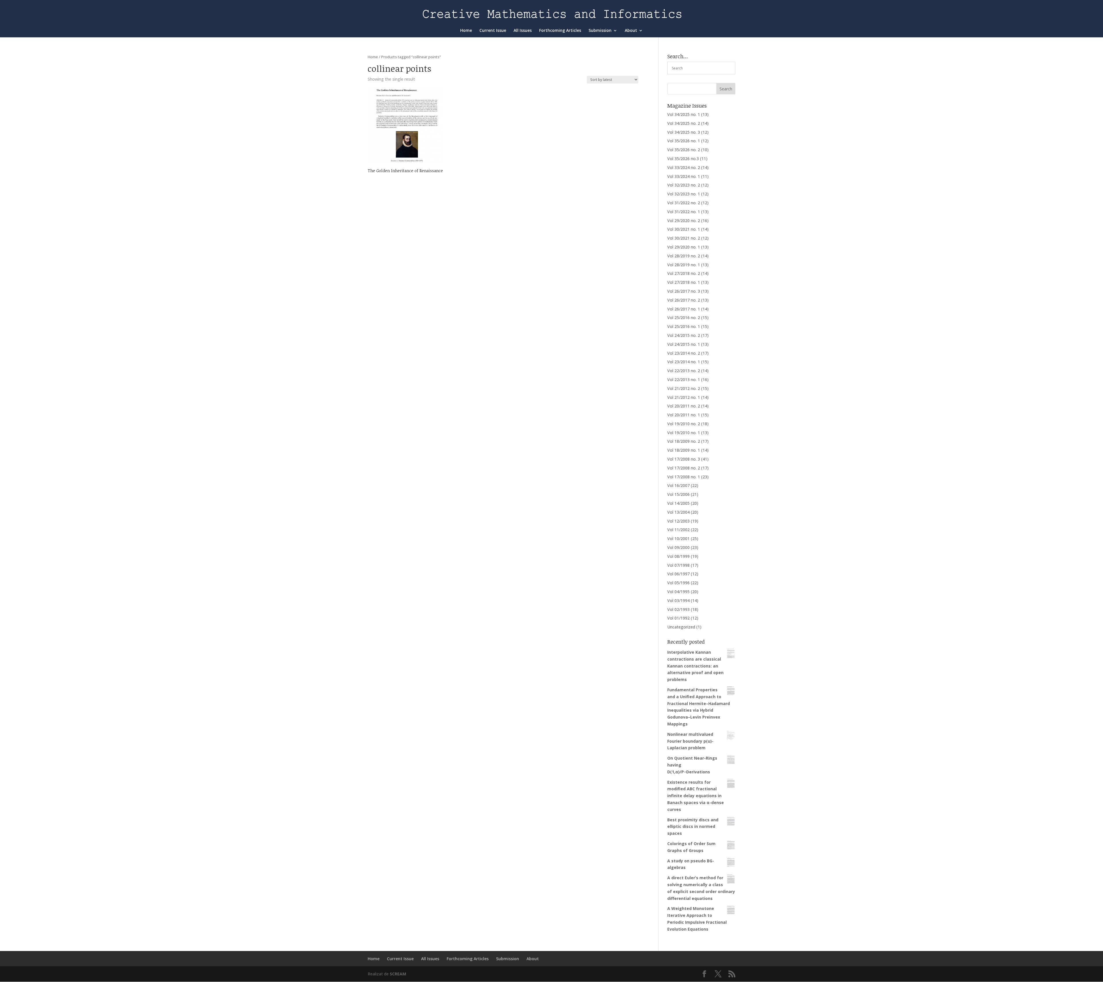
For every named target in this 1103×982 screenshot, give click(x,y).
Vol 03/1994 (678, 600)
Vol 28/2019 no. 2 (683, 256)
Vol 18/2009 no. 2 (683, 441)
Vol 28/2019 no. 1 (683, 264)
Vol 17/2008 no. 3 (683, 459)
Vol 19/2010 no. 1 (683, 432)
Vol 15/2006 (678, 494)
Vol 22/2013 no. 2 (683, 370)
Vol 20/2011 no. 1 (683, 415)
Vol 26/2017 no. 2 (683, 300)
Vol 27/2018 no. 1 (683, 282)
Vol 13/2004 (678, 512)
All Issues (523, 30)
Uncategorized (681, 627)
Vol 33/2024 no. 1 (683, 176)
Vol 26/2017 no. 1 (683, 309)
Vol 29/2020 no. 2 (683, 220)
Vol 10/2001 (678, 538)
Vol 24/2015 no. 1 (683, 344)
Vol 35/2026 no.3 (683, 158)
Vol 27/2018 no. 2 (683, 273)
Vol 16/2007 (678, 485)
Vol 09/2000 (678, 547)
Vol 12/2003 (678, 521)
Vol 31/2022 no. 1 (683, 211)
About (631, 30)
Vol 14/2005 (678, 503)
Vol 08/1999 (678, 556)
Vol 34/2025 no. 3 (683, 132)
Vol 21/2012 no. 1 (683, 397)
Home (466, 30)
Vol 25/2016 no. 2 (683, 317)
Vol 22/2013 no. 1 (683, 379)
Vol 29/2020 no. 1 (683, 247)
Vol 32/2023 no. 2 (683, 185)
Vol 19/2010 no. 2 (683, 423)
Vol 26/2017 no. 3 (683, 291)
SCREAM (398, 974)
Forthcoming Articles (560, 30)
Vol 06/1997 (678, 574)
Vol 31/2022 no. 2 (683, 202)
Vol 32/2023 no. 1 (683, 194)
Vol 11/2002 (678, 529)
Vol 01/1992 (678, 618)
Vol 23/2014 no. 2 (683, 353)
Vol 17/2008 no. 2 (683, 468)
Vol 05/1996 (678, 582)
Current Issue (492, 30)
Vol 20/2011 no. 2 (683, 406)
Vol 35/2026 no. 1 (683, 140)
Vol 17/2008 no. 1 (683, 477)
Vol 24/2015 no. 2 (683, 335)
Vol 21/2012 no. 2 (683, 388)
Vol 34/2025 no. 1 (683, 114)
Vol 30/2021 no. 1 (683, 229)
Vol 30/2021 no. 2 (683, 238)
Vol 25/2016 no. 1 (683, 326)
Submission (600, 30)
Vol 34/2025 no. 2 (683, 123)
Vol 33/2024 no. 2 (683, 167)
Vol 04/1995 (678, 591)
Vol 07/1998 (678, 565)
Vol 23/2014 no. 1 (683, 361)
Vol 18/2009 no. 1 (683, 450)
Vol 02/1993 (678, 609)
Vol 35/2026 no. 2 (683, 149)
